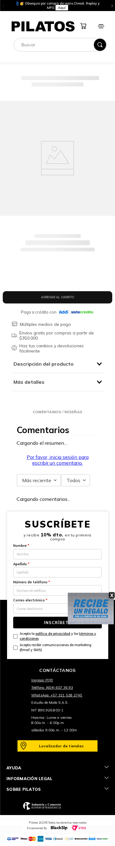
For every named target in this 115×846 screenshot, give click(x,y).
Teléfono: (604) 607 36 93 (52, 687)
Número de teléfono (31, 582)
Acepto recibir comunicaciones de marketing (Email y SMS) (55, 647)
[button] (57, 411)
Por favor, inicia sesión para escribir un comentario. (58, 460)
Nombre (21, 545)
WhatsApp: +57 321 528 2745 (56, 695)
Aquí (62, 8)
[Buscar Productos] (100, 45)
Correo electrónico (30, 600)
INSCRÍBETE (57, 622)
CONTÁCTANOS (57, 670)
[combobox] (60, 44)
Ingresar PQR (42, 680)
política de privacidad (53, 633)
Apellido (21, 564)
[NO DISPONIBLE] (57, 297)
